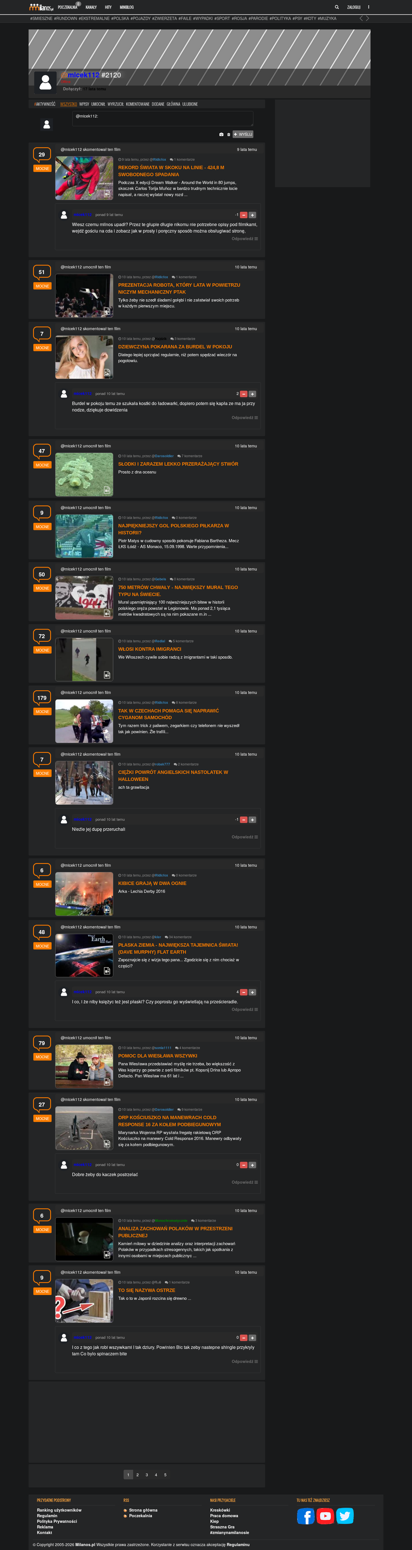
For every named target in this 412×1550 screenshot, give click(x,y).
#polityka (280, 18)
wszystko (68, 104)
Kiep (214, 1521)
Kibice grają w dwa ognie (152, 883)
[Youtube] (325, 1515)
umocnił (98, 104)
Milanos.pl (85, 1544)
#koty (310, 18)
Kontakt (44, 1532)
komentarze (186, 159)
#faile (185, 18)
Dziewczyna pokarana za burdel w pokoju (175, 346)
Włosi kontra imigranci (149, 649)
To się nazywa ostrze (146, 1290)
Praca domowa (224, 1515)
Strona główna (142, 1510)
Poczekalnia (68, 5)
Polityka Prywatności (57, 1521)
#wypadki (203, 18)
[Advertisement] (147, 1422)
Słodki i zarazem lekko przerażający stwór (178, 464)
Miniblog (127, 7)
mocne (42, 168)
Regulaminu (238, 1544)
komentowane (138, 104)
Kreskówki (220, 1510)
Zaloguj (353, 7)
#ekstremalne (94, 18)
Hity (108, 7)
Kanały (91, 7)
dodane (158, 104)
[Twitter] (345, 1515)
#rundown (65, 18)
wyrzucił (116, 104)
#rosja (239, 18)
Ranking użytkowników (59, 1510)
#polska (120, 18)
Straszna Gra (222, 1527)
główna (173, 104)
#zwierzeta (164, 18)
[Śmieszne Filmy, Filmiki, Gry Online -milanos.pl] (41, 7)
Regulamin (47, 1515)
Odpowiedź (242, 238)
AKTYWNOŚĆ (44, 104)
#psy (297, 18)
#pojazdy (141, 18)
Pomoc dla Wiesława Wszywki (157, 1056)
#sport (222, 18)
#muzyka (327, 18)
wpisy (84, 104)
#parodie (258, 18)
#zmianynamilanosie (229, 1532)
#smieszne (41, 18)
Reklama (45, 1527)
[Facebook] (306, 1515)
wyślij (244, 134)
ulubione (190, 104)
